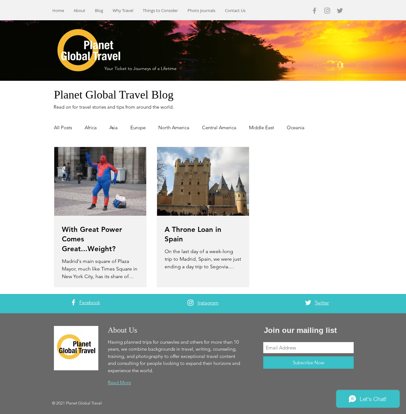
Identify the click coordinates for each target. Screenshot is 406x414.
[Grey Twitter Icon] (340, 11)
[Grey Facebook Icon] (314, 11)
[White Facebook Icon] (73, 302)
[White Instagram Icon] (190, 303)
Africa (91, 127)
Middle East (261, 127)
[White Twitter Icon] (308, 303)
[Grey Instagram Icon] (327, 11)
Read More (119, 382)
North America (173, 127)
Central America (219, 127)
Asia (113, 127)
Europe (138, 127)
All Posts (63, 127)
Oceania (295, 127)
